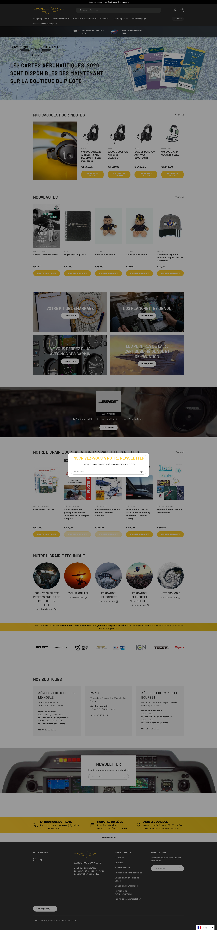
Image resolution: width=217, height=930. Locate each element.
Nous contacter (95, 2)
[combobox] (205, 927)
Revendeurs (123, 2)
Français (206, 927)
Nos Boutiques (110, 2)
